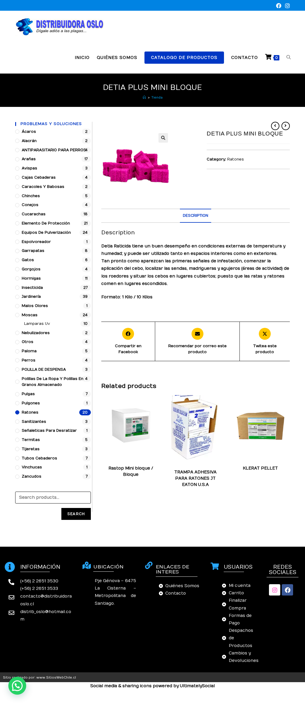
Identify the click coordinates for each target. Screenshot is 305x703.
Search (76, 514)
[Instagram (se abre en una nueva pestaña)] (286, 6)
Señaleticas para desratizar (49, 430)
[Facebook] (287, 590)
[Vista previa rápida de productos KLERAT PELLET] (287, 405)
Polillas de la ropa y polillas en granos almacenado (52, 381)
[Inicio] (144, 97)
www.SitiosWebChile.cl (56, 677)
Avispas (29, 168)
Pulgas (28, 394)
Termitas (31, 439)
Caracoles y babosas (43, 186)
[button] (17, 686)
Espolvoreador (36, 241)
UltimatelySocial (197, 685)
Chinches (31, 196)
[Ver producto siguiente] (285, 126)
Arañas (29, 159)
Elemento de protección (46, 223)
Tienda (157, 97)
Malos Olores (35, 305)
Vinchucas (32, 467)
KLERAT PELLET (260, 468)
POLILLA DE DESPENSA (44, 369)
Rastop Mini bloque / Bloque (130, 471)
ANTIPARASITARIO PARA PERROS (54, 150)
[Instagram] (274, 590)
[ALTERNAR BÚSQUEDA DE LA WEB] (288, 57)
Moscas (30, 315)
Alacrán (29, 140)
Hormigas (31, 278)
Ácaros (29, 131)
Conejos (30, 204)
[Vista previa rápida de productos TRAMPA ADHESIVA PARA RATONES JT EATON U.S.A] (223, 405)
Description (195, 215)
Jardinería (31, 296)
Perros (28, 360)
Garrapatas (33, 250)
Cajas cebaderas (39, 177)
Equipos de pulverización (46, 232)
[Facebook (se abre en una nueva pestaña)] (278, 6)
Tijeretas (31, 449)
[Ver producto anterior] (275, 126)
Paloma (29, 351)
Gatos (28, 260)
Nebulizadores (36, 333)
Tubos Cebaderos (39, 458)
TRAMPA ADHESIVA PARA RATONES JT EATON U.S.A (195, 478)
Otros (27, 341)
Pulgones (31, 403)
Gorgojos (31, 269)
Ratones (235, 159)
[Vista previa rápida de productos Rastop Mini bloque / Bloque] (158, 405)
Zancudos (31, 476)
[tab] (195, 215)
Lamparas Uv (37, 323)
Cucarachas (34, 214)
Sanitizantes (34, 421)
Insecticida (32, 287)
